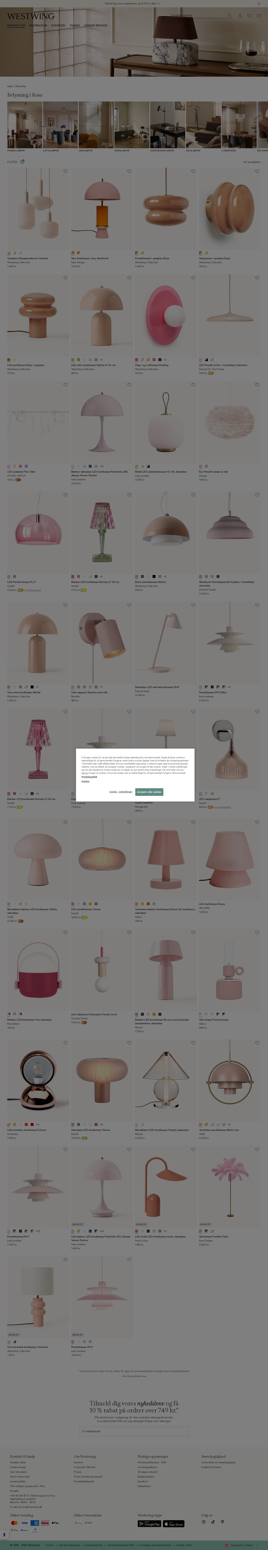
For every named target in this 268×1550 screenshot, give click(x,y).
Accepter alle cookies (149, 792)
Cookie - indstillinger (121, 791)
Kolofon (85, 781)
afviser (84, 773)
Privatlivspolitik (89, 776)
